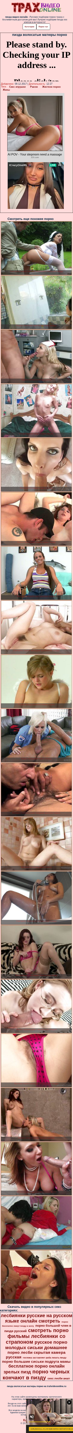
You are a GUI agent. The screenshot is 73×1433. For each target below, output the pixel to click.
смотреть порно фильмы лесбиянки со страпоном (37, 1336)
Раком (34, 86)
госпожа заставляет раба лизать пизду (44, 1357)
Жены (6, 89)
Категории (29, 27)
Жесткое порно (51, 86)
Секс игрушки (17, 86)
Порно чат (43, 27)
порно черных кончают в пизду (36, 1374)
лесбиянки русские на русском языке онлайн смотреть (36, 1318)
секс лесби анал (59, 1378)
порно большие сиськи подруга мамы (36, 1361)
